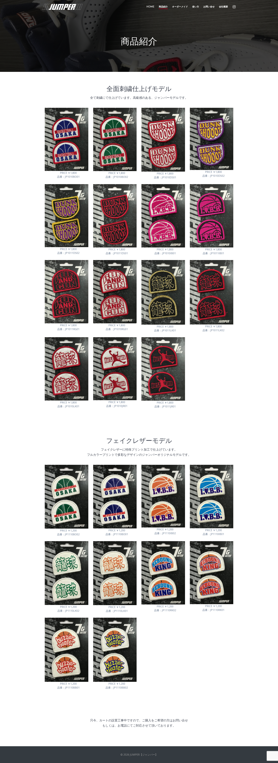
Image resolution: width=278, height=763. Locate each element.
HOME (150, 6)
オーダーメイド (180, 6)
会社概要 (223, 6)
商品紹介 (163, 6)
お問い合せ (209, 6)
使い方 (195, 6)
